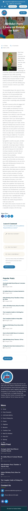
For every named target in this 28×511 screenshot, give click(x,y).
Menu (23, 13)
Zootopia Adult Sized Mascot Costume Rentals (14, 284)
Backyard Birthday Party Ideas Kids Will (13, 326)
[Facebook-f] (2, 6)
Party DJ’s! (5, 436)
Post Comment (10, 266)
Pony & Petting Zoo (8, 418)
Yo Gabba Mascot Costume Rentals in (13, 291)
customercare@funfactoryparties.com (13, 491)
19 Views (5, 46)
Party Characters (7, 412)
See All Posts (7, 358)
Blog (4, 442)
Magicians (5, 424)
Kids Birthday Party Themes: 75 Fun (13, 340)
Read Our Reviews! (7, 433)
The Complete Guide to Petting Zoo (13, 312)
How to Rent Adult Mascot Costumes (13, 333)
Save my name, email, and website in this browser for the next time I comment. (15, 261)
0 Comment (15, 46)
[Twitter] (5, 6)
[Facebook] (2, 501)
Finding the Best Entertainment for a (13, 346)
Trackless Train (7, 430)
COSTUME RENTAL (8, 415)
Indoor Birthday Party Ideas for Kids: (13, 306)
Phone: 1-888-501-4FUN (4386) (11, 495)
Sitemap (5, 439)
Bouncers (5, 427)
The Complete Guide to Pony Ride (12, 319)
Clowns (5, 421)
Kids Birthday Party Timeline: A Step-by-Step (13, 298)
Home (4, 409)
